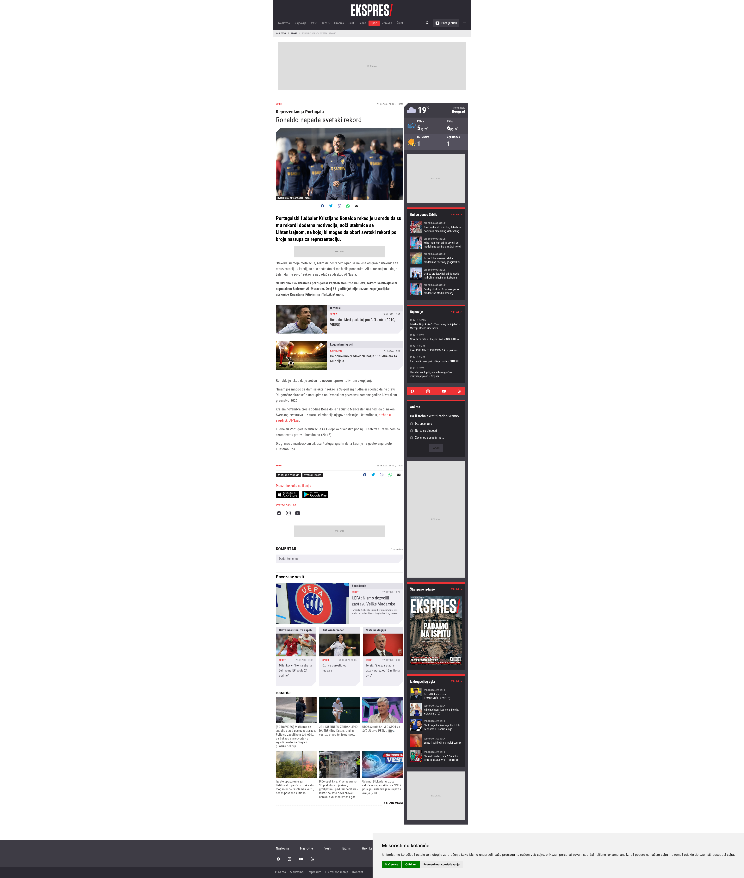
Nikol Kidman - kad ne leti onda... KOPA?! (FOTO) (436, 709)
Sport (374, 23)
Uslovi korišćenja (336, 872)
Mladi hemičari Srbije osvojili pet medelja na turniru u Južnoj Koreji (436, 242)
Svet (351, 23)
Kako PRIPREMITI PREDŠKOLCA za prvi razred (436, 348)
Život (400, 23)
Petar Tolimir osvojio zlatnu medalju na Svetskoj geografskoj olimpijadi (436, 258)
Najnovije (300, 23)
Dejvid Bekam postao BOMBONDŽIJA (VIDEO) (436, 694)
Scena (362, 23)
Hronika (339, 23)
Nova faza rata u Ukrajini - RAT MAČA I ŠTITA (436, 337)
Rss (459, 391)
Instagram (288, 513)
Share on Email (356, 206)
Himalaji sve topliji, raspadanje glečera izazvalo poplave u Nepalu (436, 372)
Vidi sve (455, 214)
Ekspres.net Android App (315, 494)
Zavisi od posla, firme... (429, 437)
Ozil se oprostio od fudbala (339, 656)
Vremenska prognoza (436, 110)
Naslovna (284, 23)
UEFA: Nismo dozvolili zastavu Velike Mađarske (339, 603)
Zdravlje (387, 23)
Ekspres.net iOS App (287, 494)
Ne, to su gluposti (426, 431)
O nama (280, 872)
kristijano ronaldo (288, 475)
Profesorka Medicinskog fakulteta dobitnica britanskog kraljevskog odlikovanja (436, 227)
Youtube (297, 513)
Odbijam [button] (411, 864)
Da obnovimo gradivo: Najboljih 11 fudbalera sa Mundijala (339, 355)
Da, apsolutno (423, 424)
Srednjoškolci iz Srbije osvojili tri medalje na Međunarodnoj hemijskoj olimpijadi (436, 289)
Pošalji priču (449, 23)
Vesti (314, 23)
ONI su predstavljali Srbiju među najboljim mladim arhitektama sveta (436, 273)
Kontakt (357, 872)
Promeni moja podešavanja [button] (442, 864)
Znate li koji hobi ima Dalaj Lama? (436, 740)
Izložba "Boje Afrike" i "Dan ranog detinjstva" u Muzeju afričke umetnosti (436, 324)
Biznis (326, 23)
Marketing (297, 872)
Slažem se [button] (391, 864)
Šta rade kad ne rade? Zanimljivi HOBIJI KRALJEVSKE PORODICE (436, 756)
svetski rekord (312, 475)
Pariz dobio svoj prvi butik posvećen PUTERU (436, 359)
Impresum (314, 872)
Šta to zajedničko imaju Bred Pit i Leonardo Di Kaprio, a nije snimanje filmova (436, 725)
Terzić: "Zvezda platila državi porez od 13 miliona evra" (383, 656)
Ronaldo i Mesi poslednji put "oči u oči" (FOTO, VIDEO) (339, 319)
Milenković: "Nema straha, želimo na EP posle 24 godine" (296, 656)
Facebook (279, 513)
